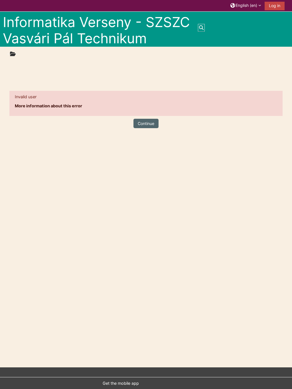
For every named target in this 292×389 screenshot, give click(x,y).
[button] (246, 5)
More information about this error (48, 105)
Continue (146, 123)
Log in (274, 5)
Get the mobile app (121, 383)
